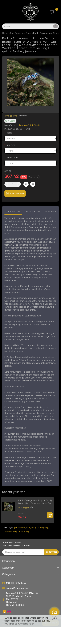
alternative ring (11, 531)
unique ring (24, 531)
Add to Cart (16, 193)
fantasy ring (43, 527)
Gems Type (12, 157)
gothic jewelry (19, 527)
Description (13, 211)
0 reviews (22, 115)
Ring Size (10, 144)
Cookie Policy (27, 623)
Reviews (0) (51, 211)
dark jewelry (31, 527)
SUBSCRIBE (51, 552)
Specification (32, 211)
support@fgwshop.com (17, 588)
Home (5, 33)
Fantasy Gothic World (29, 125)
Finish (9, 132)
